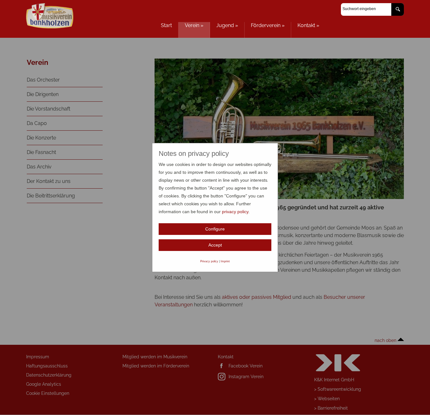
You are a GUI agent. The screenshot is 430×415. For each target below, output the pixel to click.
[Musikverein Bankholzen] (49, 27)
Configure (215, 228)
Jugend (227, 25)
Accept (215, 244)
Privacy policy (209, 261)
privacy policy (235, 211)
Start (166, 25)
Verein (194, 25)
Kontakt (308, 25)
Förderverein (268, 25)
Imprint (225, 261)
